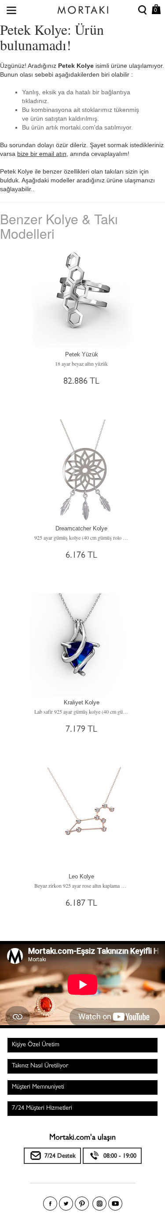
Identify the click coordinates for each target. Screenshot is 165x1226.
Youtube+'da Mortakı (115, 1203)
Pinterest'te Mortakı (82, 1203)
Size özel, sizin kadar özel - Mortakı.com (82, 8)
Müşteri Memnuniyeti (38, 1087)
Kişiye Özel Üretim (35, 1045)
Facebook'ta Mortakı (50, 1203)
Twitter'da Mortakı (66, 1203)
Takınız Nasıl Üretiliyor (40, 1066)
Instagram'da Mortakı (99, 1203)
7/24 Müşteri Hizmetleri (42, 1108)
